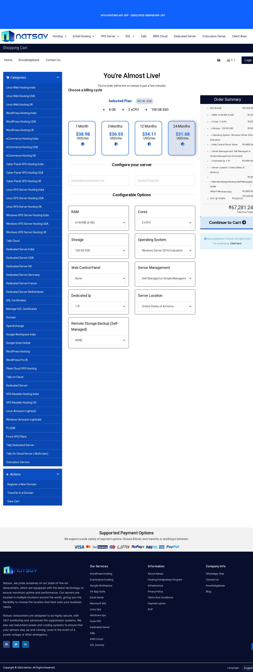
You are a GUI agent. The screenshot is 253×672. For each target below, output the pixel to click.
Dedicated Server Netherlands (24, 291)
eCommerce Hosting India (22, 138)
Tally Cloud (13, 240)
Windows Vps (98, 615)
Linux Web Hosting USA (20, 96)
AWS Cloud (160, 36)
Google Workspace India (21, 334)
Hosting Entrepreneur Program (165, 579)
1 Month (82, 126)
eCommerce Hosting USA (22, 147)
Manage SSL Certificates (21, 308)
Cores (142, 212)
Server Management (154, 268)
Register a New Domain (21, 484)
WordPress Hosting (18, 351)
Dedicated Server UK (19, 266)
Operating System (152, 240)
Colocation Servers (18, 462)
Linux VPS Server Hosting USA (25, 198)
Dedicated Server (185, 36)
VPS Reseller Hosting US (21, 402)
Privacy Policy (155, 591)
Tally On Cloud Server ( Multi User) (27, 453)
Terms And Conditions (160, 597)
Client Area (239, 36)
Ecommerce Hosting (101, 579)
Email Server (97, 597)
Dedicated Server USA (20, 257)
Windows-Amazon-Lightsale (24, 419)
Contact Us (53, 60)
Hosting (58, 36)
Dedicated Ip (81, 295)
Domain (11, 317)
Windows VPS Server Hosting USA (27, 223)
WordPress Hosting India (21, 113)
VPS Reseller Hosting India (22, 394)
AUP (150, 609)
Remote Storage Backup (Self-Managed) (95, 326)
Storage (77, 240)
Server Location (150, 295)
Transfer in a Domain (19, 492)
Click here (236, 243)
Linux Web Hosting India (20, 87)
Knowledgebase (29, 60)
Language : (233, 667)
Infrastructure (155, 585)
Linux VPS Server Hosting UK (24, 206)
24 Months (181, 126)
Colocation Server (214, 36)
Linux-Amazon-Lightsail (21, 411)
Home (8, 60)
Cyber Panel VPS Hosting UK (23, 181)
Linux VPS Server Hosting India (25, 189)
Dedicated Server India (20, 249)
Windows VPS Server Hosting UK (26, 232)
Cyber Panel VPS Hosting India (25, 164)
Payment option (157, 603)
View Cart (12, 501)
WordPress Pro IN (17, 360)
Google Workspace (101, 585)
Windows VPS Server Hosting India (27, 215)
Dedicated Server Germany (23, 274)
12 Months (148, 126)
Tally (143, 36)
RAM (75, 212)
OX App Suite (97, 591)
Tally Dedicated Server (20, 445)
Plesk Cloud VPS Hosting (21, 368)
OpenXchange (15, 325)
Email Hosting (82, 36)
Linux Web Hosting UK (19, 104)
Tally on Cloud (14, 377)
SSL (129, 36)
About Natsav (155, 573)
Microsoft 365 (98, 603)
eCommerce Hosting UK (21, 155)
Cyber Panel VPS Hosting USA (24, 172)
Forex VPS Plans (16, 436)
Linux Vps (95, 609)
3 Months (115, 126)
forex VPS (95, 621)
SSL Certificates (16, 300)
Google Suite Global (18, 343)
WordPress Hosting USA (21, 121)
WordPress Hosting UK (20, 130)
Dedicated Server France (21, 283)
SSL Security (97, 644)
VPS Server (109, 36)
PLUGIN (10, 428)
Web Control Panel (85, 268)
